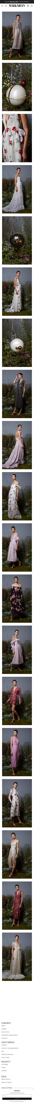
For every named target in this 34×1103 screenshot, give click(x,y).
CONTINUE (17, 1098)
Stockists (4, 1038)
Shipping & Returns (7, 1054)
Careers (3, 1029)
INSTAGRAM (4, 1064)
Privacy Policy (5, 1079)
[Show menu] (2, 6)
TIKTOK (3, 1067)
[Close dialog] (32, 1089)
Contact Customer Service (9, 1048)
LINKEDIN (4, 1070)
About (3, 1026)
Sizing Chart (5, 1057)
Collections (5, 1032)
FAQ (2, 1051)
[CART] (31, 6)
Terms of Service (6, 1082)
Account (4, 1045)
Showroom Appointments (9, 1035)
